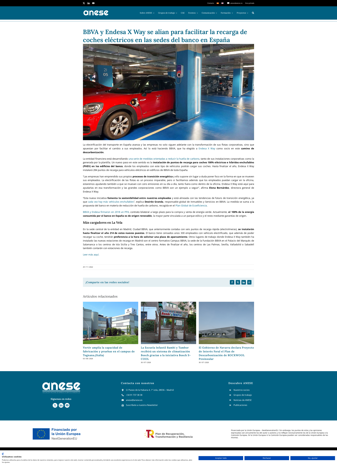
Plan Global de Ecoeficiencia (191, 205)
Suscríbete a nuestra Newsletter (142, 405)
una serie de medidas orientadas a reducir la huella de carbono (164, 158)
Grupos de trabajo (243, 395)
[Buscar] (253, 12)
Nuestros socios (242, 390)
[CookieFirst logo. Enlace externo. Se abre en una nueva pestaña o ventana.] (3, 454)
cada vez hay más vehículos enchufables (111, 201)
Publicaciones (240, 405)
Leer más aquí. (91, 254)
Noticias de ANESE (243, 400)
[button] (85, 333)
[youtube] (93, 3)
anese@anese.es (134, 400)
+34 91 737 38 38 (134, 395)
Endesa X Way (207, 148)
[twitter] (84, 3)
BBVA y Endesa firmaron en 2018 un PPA (106, 212)
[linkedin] (89, 3)
